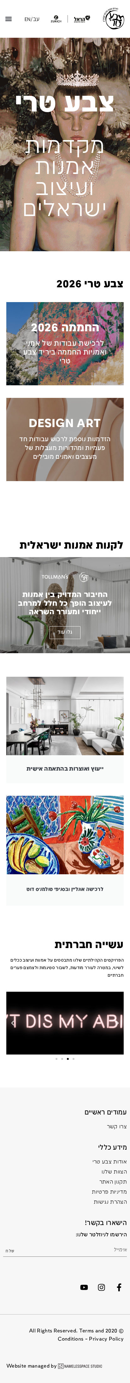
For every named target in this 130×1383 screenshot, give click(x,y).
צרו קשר (117, 1127)
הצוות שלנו (114, 1172)
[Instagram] (101, 1287)
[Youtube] (84, 1287)
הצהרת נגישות (110, 1202)
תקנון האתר (113, 1182)
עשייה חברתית (89, 945)
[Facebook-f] (119, 1287)
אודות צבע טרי (109, 1162)
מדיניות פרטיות (109, 1192)
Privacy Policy (106, 1339)
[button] (8, 19)
